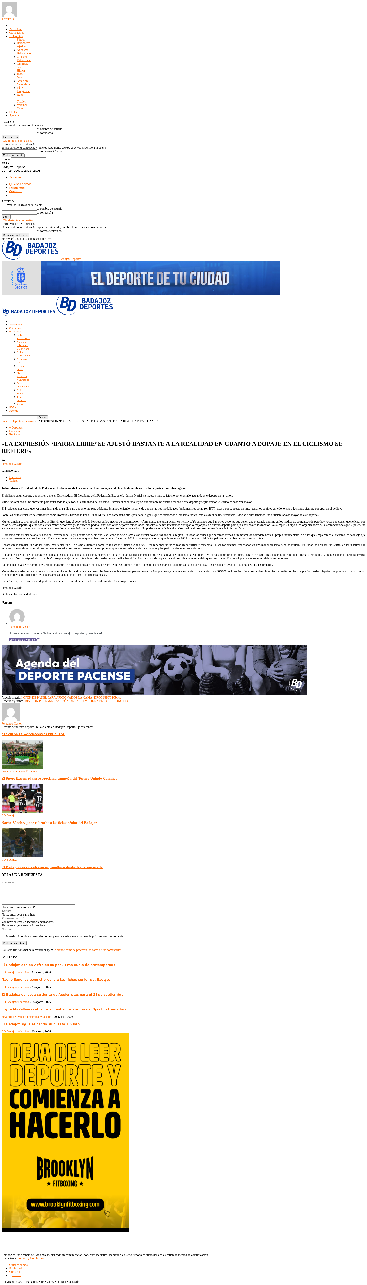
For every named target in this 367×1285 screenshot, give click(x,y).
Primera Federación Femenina (20, 771)
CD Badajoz (16, 32)
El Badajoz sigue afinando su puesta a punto (41, 1024)
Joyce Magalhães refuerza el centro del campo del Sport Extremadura (64, 1009)
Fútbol (21, 39)
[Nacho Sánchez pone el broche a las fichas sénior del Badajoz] (22, 812)
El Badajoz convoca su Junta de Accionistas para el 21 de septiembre (62, 994)
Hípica (21, 70)
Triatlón (21, 101)
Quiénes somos (20, 184)
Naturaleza (23, 84)
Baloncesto (23, 43)
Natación (22, 80)
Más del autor (53, 734)
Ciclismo (22, 56)
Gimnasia (22, 63)
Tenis (20, 98)
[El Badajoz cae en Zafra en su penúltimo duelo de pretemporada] (22, 856)
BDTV (13, 111)
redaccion (23, 972)
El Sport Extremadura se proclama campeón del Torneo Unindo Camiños (59, 778)
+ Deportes (16, 36)
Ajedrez (21, 46)
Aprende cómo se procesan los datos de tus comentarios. (88, 950)
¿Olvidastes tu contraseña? (17, 220)
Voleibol (22, 105)
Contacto (15, 191)
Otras (20, 108)
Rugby (21, 94)
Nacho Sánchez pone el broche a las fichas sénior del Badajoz (49, 823)
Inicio (5, 421)
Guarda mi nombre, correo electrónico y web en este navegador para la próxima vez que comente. (65, 936)
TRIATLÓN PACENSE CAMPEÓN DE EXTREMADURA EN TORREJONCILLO (76, 701)
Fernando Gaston (12, 463)
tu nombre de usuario (49, 128)
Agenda (14, 115)
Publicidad (17, 187)
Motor (20, 77)
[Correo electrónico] (38, 639)
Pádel (20, 87)
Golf (19, 67)
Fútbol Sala (24, 60)
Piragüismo (23, 91)
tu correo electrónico (49, 151)
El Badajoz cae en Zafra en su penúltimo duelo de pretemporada (52, 867)
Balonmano (24, 53)
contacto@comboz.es (31, 1258)
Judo (20, 74)
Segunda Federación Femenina (20, 1016)
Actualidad (15, 29)
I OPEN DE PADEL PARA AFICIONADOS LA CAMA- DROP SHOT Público (71, 697)
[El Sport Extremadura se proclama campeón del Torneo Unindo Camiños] (22, 767)
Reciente (14, 434)
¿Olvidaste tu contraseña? (17, 140)
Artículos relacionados (21, 734)
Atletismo (22, 49)
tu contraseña (45, 133)
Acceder (15, 177)
